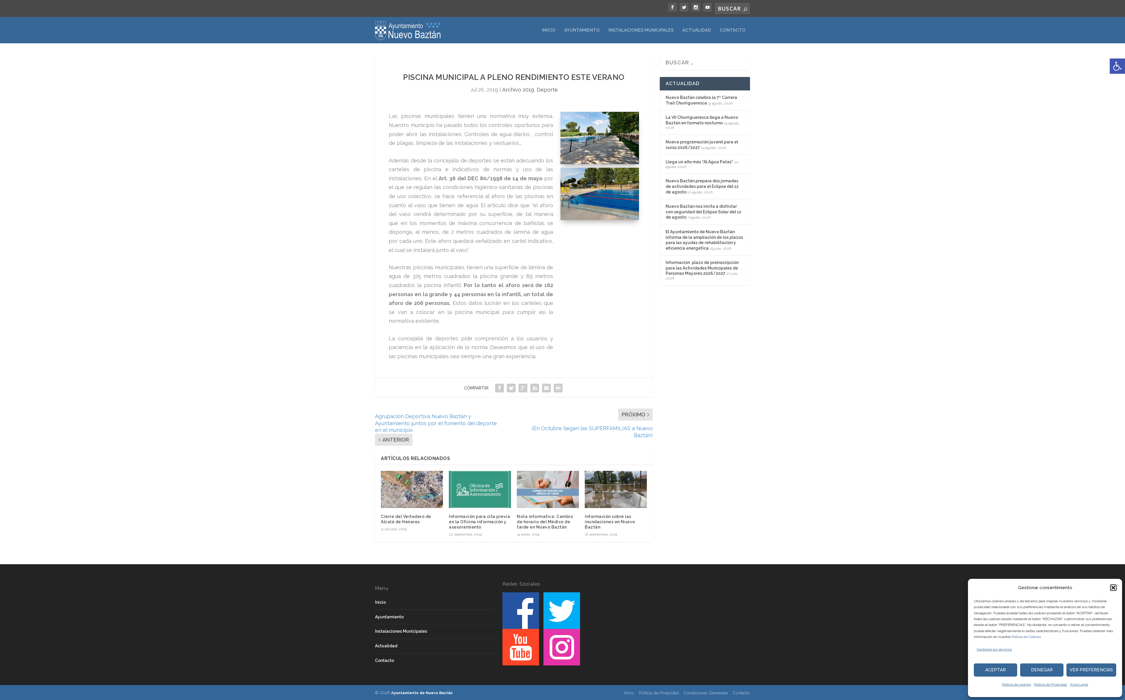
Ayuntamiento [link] (582, 30)
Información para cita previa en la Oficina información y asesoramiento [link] (479, 521)
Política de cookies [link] (1016, 684)
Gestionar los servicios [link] (994, 649)
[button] (1113, 588)
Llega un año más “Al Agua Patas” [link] (699, 161)
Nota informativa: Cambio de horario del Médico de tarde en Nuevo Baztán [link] (545, 521)
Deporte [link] (547, 90)
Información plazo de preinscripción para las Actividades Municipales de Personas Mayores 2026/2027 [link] (702, 268)
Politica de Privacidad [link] (1050, 684)
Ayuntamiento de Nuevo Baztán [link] (422, 693)
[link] (1117, 66)
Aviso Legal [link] (1079, 684)
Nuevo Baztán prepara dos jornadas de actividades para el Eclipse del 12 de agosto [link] (702, 186)
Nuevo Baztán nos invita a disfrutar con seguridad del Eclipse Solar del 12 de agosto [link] (703, 211)
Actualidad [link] (696, 30)
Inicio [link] (548, 30)
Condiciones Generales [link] (705, 693)
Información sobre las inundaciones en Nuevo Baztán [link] (610, 521)
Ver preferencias (1091, 669)
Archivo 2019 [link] (518, 90)
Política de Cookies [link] (1026, 637)
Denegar (1042, 669)
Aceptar (995, 669)
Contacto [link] (733, 30)
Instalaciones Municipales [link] (641, 30)
